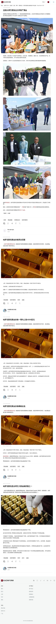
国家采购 (31, 599)
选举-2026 (6, 5)
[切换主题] (49, 2)
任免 (14, 5)
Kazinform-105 (40, 5)
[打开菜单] (54, 2)
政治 (2, 591)
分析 (2, 594)
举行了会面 (22, 210)
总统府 (11, 5)
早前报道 (7, 202)
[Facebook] (16, 223)
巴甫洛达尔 (17, 220)
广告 (2, 613)
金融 (23, 300)
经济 (19, 300)
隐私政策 (31, 591)
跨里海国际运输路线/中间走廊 (29, 5)
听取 (35, 207)
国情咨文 (21, 5)
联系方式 (3, 610)
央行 (23, 558)
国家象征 (31, 594)
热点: (2, 5)
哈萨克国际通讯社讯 (9, 244)
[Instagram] (4, 223)
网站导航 (3, 608)
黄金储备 (10, 220)
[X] (20, 223)
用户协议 (31, 588)
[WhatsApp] (8, 223)
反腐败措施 (31, 597)
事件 (17, 5)
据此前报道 (6, 456)
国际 (2, 599)
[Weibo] (44, 580)
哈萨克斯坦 (24, 220)
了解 (23, 207)
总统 (5, 220)
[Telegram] (12, 223)
